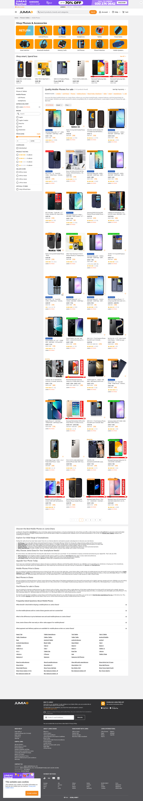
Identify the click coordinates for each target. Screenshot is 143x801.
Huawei (45, 783)
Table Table (75, 637)
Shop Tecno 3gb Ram (50, 668)
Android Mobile (103, 637)
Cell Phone (65, 93)
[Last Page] (100, 519)
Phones (73, 93)
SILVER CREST (104, 783)
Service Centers (19, 744)
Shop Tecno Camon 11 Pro (24, 670)
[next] (126, 94)
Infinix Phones (22, 545)
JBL (59, 783)
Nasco (74, 786)
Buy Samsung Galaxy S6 (23, 673)
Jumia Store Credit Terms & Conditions (54, 739)
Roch (88, 786)
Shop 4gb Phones (104, 665)
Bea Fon (21, 123)
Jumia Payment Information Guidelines (54, 736)
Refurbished (23, 148)
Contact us (18, 736)
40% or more (23, 179)
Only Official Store (24, 189)
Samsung (19, 573)
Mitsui (74, 783)
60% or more (23, 175)
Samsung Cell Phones (78, 657)
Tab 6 (100, 643)
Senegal (112, 733)
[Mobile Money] (58, 778)
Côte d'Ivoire (104, 731)
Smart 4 (74, 648)
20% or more (23, 182)
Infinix (28, 573)
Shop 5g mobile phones (50, 662)
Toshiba (103, 788)
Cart (126, 12)
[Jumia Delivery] (78, 7)
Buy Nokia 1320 (76, 668)
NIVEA (74, 788)
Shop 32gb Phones (21, 668)
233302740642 (25, 771)
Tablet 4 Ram (103, 654)
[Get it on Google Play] (114, 708)
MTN (73, 784)
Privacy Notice (47, 741)
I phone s (19, 654)
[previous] (46, 94)
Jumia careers (47, 733)
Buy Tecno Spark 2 (104, 670)
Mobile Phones (21, 94)
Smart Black (75, 643)
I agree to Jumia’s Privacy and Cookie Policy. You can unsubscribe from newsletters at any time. (69, 712)
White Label (118, 788)
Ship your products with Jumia (51, 744)
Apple (21, 117)
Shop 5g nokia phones (22, 662)
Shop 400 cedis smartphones (80, 662)
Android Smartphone (22, 643)
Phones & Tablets (25, 17)
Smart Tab (19, 634)
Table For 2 (19, 648)
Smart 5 (101, 645)
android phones (76, 640)
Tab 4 (45, 648)
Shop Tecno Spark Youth (106, 668)
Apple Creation (23, 120)
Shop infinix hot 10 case (106, 662)
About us (45, 731)
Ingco (44, 786)
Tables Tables (48, 637)
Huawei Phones (22, 546)
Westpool (118, 786)
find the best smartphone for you (103, 595)
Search (93, 12)
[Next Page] (95, 519)
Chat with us (18, 731)
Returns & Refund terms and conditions (25, 757)
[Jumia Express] (23, 107)
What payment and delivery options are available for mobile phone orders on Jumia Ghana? (45, 628)
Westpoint (118, 784)
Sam (73, 654)
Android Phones (22, 544)
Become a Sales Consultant (79, 736)
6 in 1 (17, 651)
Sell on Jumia (20, 7)
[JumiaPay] (70, 7)
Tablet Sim (47, 651)
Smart (110, 93)
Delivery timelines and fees (22, 749)
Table (105, 93)
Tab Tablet (75, 634)
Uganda (112, 734)
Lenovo (60, 784)
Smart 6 (74, 645)
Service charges (76, 734)
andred (101, 640)
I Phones (46, 654)
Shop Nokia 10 (48, 665)
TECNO (103, 786)
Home (16, 17)
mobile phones (81, 93)
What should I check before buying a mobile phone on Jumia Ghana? (37, 604)
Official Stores (47, 748)
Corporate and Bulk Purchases (23, 752)
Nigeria (112, 731)
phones (28, 596)
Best (20, 126)
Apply (38, 134)
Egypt (102, 733)
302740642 (27, 769)
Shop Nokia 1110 (76, 665)
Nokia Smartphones (23, 548)
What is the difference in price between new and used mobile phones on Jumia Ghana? (43, 616)
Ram (17, 640)
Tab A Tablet (103, 634)
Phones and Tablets (108, 533)
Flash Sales (46, 746)
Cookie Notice (47, 743)
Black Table (47, 643)
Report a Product (19, 754)
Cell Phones (21, 97)
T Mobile (58, 93)
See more (47, 100)
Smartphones (22, 100)
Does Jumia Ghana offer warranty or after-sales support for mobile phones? (40, 622)
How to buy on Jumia (20, 746)
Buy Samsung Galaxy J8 (51, 670)
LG (58, 786)
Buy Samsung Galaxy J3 (51, 673)
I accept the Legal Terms (50, 708)
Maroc (103, 736)
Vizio (116, 783)
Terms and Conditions (49, 734)
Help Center (18, 735)
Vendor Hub (75, 733)
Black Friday (46, 738)
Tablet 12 (102, 648)
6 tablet (18, 645)
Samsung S (19, 657)
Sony (102, 784)
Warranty (17, 759)
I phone (101, 651)
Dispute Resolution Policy (22, 756)
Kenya (102, 734)
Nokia (88, 783)
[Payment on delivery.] (45, 778)
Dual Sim (74, 651)
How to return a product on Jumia (24, 751)
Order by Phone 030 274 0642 (23, 733)
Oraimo (89, 784)
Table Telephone (21, 637)
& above (29, 155)
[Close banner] (141, 3)
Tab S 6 (46, 645)
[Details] (39, 107)
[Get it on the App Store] (104, 708)
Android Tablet (48, 640)
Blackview (22, 130)
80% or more (23, 172)
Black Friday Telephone (95, 93)
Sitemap (17, 738)
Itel (44, 788)
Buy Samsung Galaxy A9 (79, 670)
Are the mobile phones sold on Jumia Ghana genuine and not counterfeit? (39, 610)
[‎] (25, 31)
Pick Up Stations (19, 747)
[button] (63, 126)
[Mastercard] (53, 778)
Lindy (59, 788)
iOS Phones (21, 543)
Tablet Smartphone (49, 634)
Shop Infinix (19, 665)
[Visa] (49, 778)
